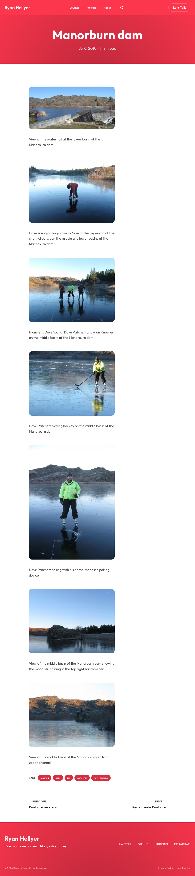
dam (58, 777)
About (107, 7)
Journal (74, 7)
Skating (45, 777)
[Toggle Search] (121, 7)
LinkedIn (161, 844)
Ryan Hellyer (17, 7)
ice (68, 777)
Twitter (125, 844)
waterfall (82, 777)
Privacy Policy (165, 868)
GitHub (143, 844)
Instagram (182, 844)
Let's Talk (179, 7)
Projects (91, 7)
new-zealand (101, 777)
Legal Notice (183, 868)
